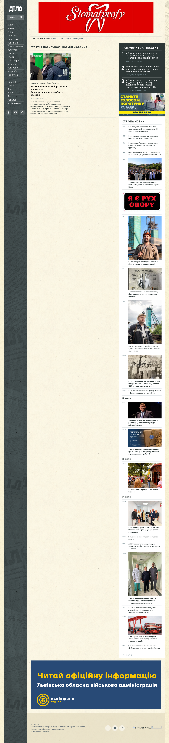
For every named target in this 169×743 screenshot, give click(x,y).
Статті (10, 85)
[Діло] (15, 9)
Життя (10, 28)
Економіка (13, 39)
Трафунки (13, 74)
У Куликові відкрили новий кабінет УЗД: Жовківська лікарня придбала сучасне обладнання (143, 530)
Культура (12, 49)
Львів (10, 24)
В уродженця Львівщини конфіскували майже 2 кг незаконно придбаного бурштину (143, 145)
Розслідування (15, 46)
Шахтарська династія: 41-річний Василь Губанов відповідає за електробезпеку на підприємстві (144, 348)
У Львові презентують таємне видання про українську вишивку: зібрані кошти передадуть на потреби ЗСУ (142, 83)
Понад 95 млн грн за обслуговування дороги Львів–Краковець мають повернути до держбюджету (142, 610)
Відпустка (78, 39)
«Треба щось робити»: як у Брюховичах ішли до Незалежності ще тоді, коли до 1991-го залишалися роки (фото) (144, 383)
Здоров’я (12, 71)
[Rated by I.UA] (156, 728)
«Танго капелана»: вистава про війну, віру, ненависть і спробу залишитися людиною (143, 69)
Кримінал (12, 42)
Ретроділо (13, 67)
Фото (10, 89)
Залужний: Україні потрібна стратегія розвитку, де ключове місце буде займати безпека (143, 422)
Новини (11, 81)
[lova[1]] (96, 708)
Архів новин (14, 103)
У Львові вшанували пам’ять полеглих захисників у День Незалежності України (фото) (142, 55)
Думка (10, 96)
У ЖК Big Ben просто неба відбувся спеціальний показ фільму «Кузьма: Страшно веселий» (142, 639)
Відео (10, 92)
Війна (10, 31)
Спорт (10, 56)
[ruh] (142, 211)
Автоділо (12, 64)
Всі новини (127, 655)
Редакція (12, 99)
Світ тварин (13, 60)
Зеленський (57, 39)
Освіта (10, 53)
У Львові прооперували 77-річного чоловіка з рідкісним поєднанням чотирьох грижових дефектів (142, 600)
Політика (12, 35)
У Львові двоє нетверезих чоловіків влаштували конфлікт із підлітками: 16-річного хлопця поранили (143, 129)
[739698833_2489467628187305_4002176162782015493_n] (96, 33)
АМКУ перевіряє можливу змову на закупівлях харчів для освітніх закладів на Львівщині (144, 546)
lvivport (47, 731)
